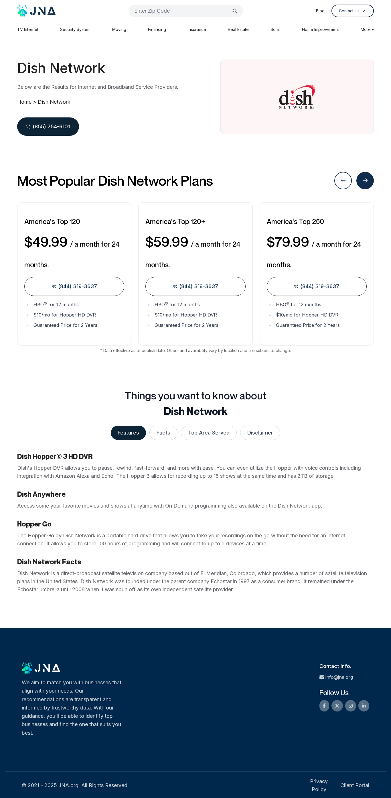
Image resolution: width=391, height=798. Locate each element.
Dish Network (54, 102)
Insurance (197, 29)
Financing (157, 29)
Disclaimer (260, 433)
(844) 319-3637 (77, 286)
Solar (275, 29)
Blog (320, 10)
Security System (75, 29)
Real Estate (238, 29)
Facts (163, 433)
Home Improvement (320, 29)
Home (24, 102)
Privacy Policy (319, 785)
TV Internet (27, 29)
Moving (119, 29)
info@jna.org (339, 677)
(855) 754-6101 (51, 126)
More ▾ (367, 29)
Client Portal (354, 785)
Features (128, 433)
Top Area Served (209, 433)
